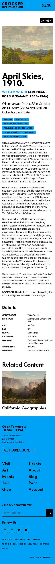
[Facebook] (12, 530)
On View (46, 20)
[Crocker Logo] (12, 5)
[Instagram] (5, 530)
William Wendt (15, 92)
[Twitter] (19, 530)
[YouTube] (26, 530)
